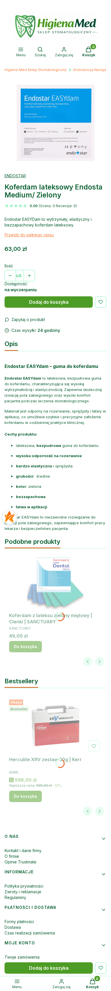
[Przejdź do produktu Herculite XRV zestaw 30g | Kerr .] (55, 725)
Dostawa (13, 927)
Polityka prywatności (24, 886)
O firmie (12, 856)
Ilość (9, 265)
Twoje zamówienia (22, 957)
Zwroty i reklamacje (23, 891)
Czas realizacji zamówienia (30, 932)
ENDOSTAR (15, 175)
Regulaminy (15, 897)
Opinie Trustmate (20, 861)
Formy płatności (19, 921)
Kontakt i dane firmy (23, 850)
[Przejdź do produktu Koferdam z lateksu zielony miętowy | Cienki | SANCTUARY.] (55, 581)
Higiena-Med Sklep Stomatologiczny (36, 70)
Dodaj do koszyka (49, 302)
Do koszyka (25, 646)
